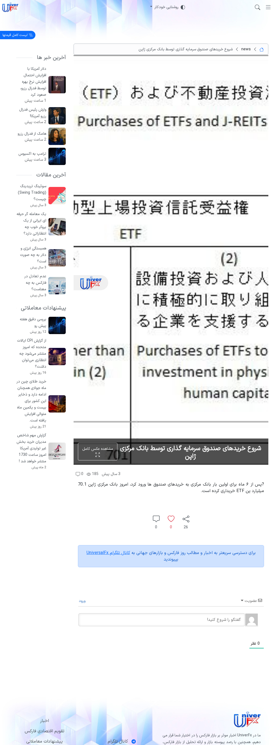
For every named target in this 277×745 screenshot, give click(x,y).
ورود (83, 601)
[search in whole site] (257, 7)
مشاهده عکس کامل (97, 449)
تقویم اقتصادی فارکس (44, 731)
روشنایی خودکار (166, 7)
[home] (10, 7)
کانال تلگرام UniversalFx (108, 553)
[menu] (268, 7)
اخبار (44, 721)
